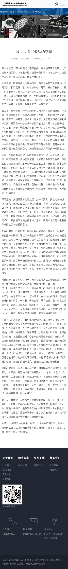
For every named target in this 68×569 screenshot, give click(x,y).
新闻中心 (30, 11)
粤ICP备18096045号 (35, 564)
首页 (12, 11)
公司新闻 (40, 11)
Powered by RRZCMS (12, 564)
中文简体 (20, 11)
